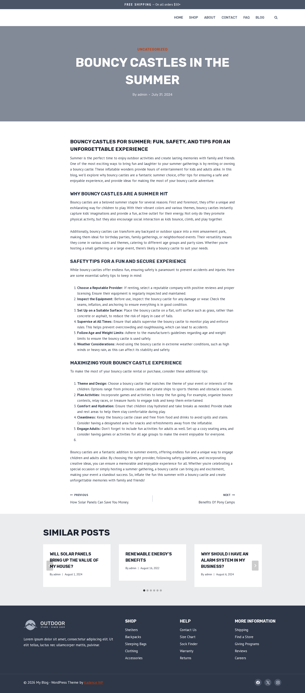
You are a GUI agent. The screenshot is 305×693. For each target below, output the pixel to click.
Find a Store (244, 637)
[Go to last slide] (49, 566)
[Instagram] (277, 682)
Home (178, 17)
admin (142, 95)
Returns (185, 658)
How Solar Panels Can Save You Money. (99, 498)
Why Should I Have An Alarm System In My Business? (224, 560)
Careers (240, 658)
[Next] (255, 566)
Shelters (131, 630)
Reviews (241, 651)
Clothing (131, 651)
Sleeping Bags (135, 644)
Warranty (186, 651)
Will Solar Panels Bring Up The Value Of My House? (74, 560)
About (210, 17)
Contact (229, 17)
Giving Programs (247, 644)
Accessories (134, 658)
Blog (260, 17)
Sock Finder (189, 644)
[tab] (144, 590)
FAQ (246, 17)
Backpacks (133, 637)
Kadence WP (93, 682)
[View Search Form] (276, 17)
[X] (267, 682)
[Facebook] (258, 682)
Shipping (241, 630)
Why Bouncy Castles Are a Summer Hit (119, 194)
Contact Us (188, 630)
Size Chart (187, 637)
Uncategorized (152, 49)
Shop (193, 17)
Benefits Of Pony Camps (217, 498)
